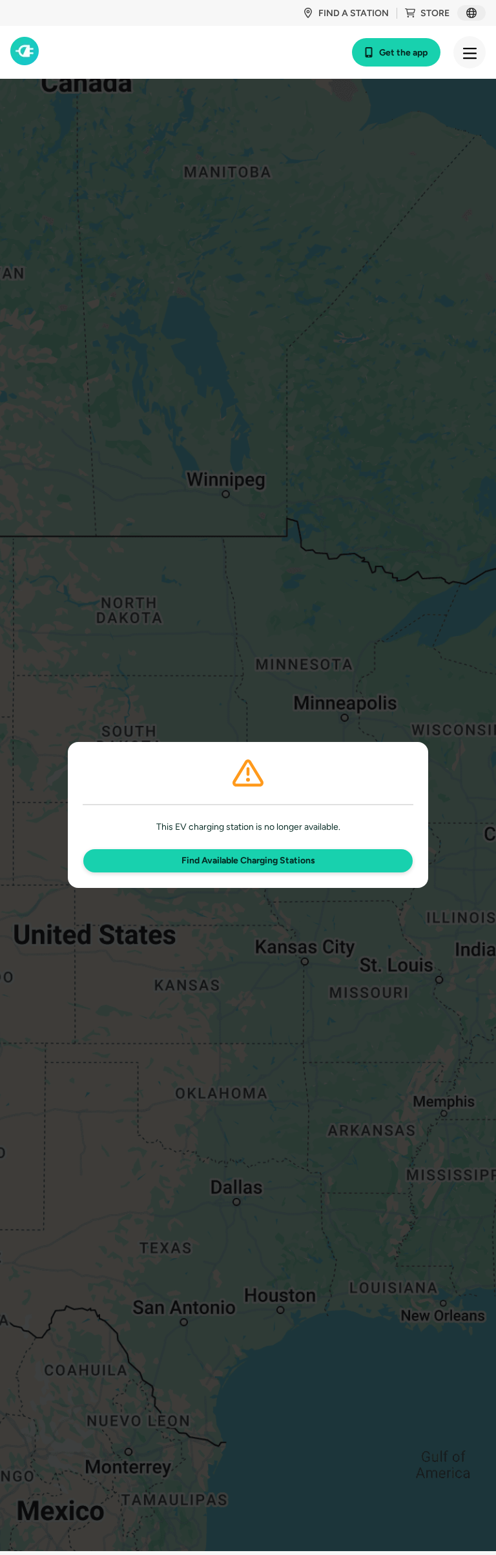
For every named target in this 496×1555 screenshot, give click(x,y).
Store (435, 13)
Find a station (353, 13)
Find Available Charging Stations (248, 860)
